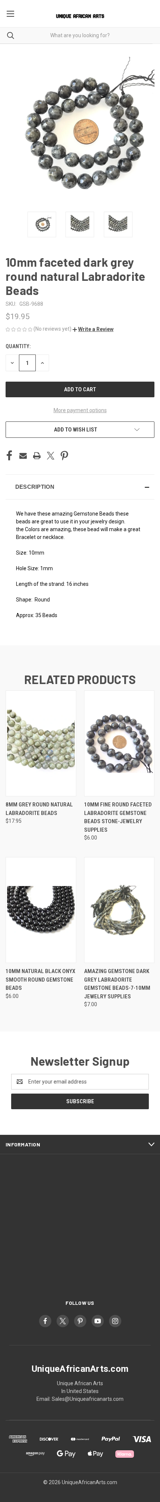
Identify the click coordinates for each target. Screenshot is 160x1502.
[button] (93, 329)
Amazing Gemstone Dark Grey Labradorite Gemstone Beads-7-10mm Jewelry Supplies (117, 984)
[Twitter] (50, 455)
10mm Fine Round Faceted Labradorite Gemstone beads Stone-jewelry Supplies (118, 817)
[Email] (23, 455)
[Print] (37, 455)
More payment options (80, 410)
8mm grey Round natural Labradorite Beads (39, 808)
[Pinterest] (64, 455)
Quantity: (18, 346)
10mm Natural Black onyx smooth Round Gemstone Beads (40, 979)
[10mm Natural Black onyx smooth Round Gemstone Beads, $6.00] (41, 910)
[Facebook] (9, 455)
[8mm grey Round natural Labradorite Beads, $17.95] (41, 743)
